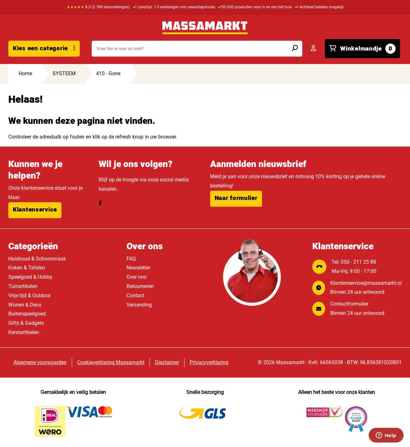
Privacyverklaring (209, 362)
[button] (35, 210)
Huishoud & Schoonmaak (37, 259)
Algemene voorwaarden (40, 362)
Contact (135, 295)
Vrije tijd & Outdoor (29, 295)
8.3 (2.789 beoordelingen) (98, 7)
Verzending (139, 305)
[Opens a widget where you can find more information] (386, 436)
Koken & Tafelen (26, 268)
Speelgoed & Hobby (30, 277)
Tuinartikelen (22, 286)
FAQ (131, 259)
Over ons (136, 277)
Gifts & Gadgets (26, 323)
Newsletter (138, 268)
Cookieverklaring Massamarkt (110, 362)
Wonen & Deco (24, 305)
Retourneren (140, 286)
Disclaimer (167, 362)
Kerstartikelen (23, 332)
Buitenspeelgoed (27, 314)
